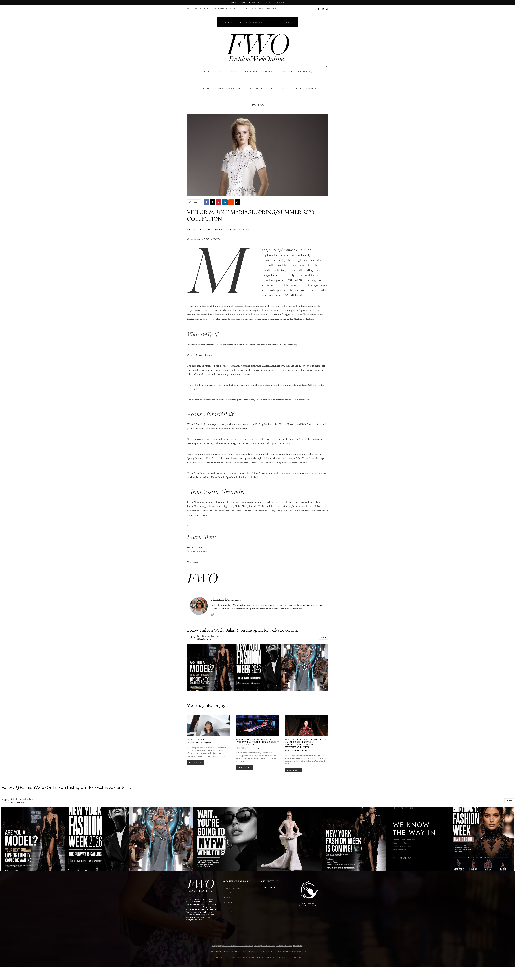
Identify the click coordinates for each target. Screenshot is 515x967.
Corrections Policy (268, 946)
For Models (252, 71)
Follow (323, 637)
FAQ (272, 88)
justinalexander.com (197, 551)
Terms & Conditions (284, 952)
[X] (327, 9)
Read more (195, 762)
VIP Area (207, 71)
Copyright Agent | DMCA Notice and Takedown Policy (232, 946)
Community (205, 88)
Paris (241, 9)
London (222, 9)
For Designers (255, 88)
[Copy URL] (237, 202)
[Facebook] (318, 9)
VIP (247, 9)
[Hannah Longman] (199, 607)
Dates (268, 71)
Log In (270, 9)
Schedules (304, 71)
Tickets (234, 71)
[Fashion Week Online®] (257, 48)
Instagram (271, 887)
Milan (232, 9)
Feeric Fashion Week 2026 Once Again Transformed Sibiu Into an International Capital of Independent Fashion (305, 743)
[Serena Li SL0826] (208, 726)
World (190, 743)
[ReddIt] (231, 202)
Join (196, 9)
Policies (257, 946)
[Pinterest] (218, 202)
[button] (326, 67)
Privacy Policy (300, 952)
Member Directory (229, 88)
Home (189, 9)
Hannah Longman (226, 599)
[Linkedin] (225, 202)
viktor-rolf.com (195, 547)
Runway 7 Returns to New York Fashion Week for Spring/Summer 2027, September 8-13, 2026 (257, 742)
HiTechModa (258, 105)
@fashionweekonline (208, 636)
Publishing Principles (284, 946)
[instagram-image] (210, 667)
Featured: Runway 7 (305, 88)
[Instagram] (323, 9)
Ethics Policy (298, 946)
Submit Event (285, 71)
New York (208, 9)
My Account (258, 9)
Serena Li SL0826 (195, 739)
